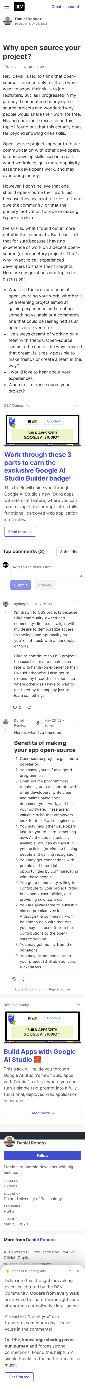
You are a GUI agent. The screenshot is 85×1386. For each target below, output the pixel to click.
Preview (45, 585)
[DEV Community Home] (19, 6)
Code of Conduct (28, 989)
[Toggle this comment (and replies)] (6, 612)
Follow (42, 1155)
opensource (35, 66)
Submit (20, 585)
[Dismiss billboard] (78, 1270)
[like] (14, 979)
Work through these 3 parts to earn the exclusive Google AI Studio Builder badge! (38, 466)
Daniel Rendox (28, 18)
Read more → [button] (20, 531)
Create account (65, 6)
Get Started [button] (19, 1376)
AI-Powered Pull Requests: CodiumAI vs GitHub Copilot (39, 1258)
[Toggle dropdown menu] (78, 405)
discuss (12, 66)
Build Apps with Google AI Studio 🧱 (40, 1055)
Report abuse (59, 989)
